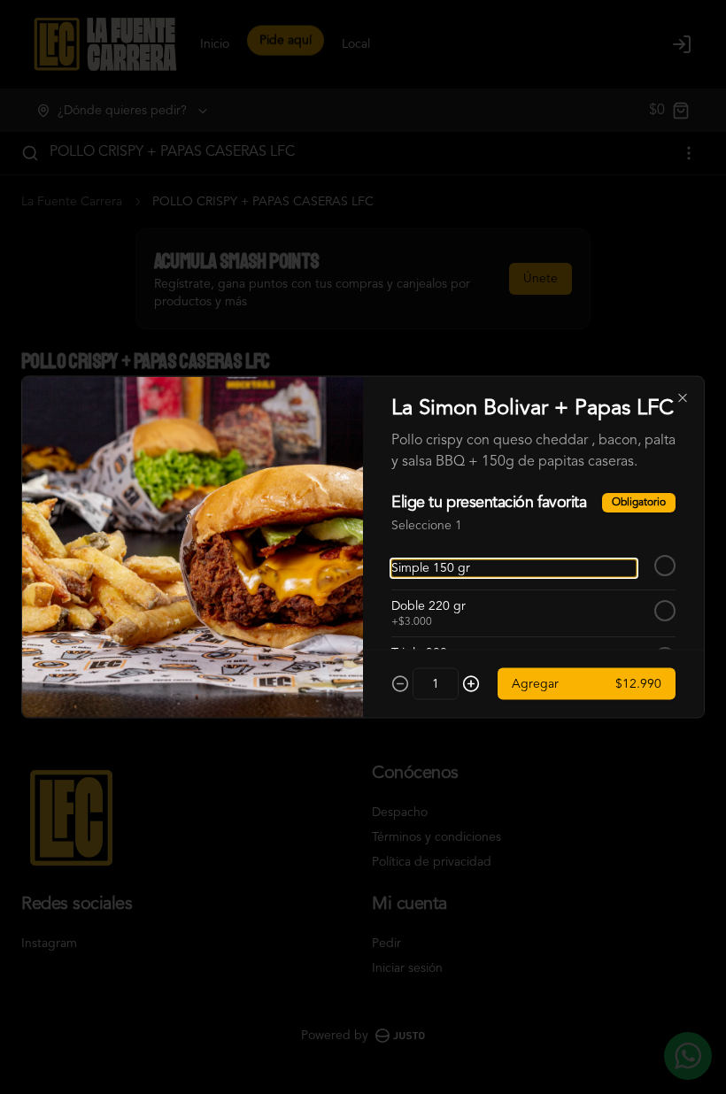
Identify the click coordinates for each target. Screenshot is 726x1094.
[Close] (683, 398)
